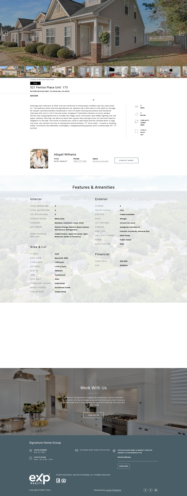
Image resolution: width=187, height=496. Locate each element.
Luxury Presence (113, 490)
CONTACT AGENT (126, 160)
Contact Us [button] (93, 415)
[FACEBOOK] (145, 490)
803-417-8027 (40, 452)
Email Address (124, 457)
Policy (48, 490)
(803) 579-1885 (80, 161)
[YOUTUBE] (156, 490)
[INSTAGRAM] (151, 490)
